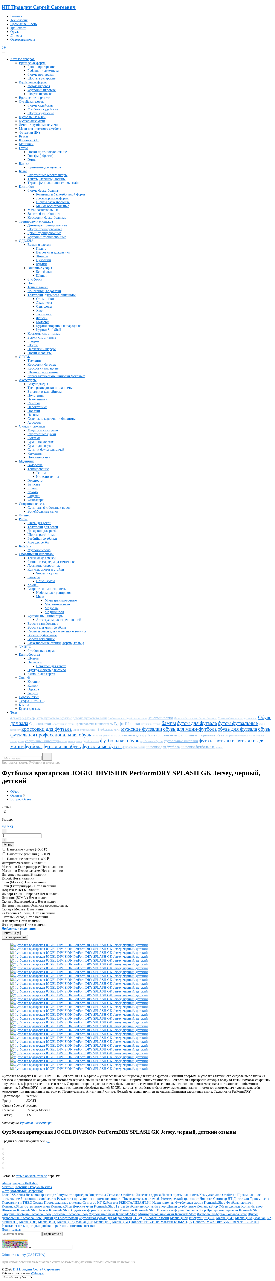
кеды (262, 723)
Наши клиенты (163, 1202)
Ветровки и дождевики (53, 252)
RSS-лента (17, 1195)
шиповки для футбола (163, 747)
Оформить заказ (40, 1187)
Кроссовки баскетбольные (47, 217)
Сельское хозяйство (121, 1195)
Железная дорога (148, 1195)
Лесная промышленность (180, 1195)
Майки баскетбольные (52, 206)
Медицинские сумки (43, 430)
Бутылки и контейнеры (45, 391)
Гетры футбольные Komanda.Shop (141, 1206)
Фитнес (24, 515)
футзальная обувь (62, 746)
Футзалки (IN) (29, 132)
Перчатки (35, 662)
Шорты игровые (40, 94)
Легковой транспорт (41, 1195)
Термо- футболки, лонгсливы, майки (54, 183)
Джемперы (44, 302)
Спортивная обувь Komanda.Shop (26, 1214)
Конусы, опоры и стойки (46, 569)
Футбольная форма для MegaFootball (105, 1218)
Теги (13, 712)
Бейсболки (44, 271)
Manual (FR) (84, 1222)
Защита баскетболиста (44, 213)
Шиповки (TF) (29, 140)
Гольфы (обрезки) (40, 155)
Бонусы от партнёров (72, 1195)
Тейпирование (38, 469)
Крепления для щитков (44, 167)
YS (4, 827)
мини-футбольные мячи (104, 729)
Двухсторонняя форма (52, 198)
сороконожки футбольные (176, 735)
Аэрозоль (34, 422)
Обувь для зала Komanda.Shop (241, 1206)
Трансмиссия (259, 1198)
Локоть (33, 492)
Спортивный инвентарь (36, 554)
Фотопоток (18, 1191)
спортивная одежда (237, 735)
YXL (10, 827)
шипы (219, 747)
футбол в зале (91, 741)
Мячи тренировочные (61, 600)
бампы (169, 723)
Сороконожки (29, 697)
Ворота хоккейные (41, 639)
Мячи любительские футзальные (237, 718)
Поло (31, 283)
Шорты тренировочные (45, 229)
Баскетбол (26, 186)
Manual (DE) (28, 1222)
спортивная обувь (211, 735)
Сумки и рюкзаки (32, 426)
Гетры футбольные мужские (54, 718)
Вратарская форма (32, 63)
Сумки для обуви (40, 445)
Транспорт (18, 28)
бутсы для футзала (197, 723)
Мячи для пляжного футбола (40, 128)
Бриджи (33, 341)
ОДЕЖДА (26, 241)
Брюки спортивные (42, 337)
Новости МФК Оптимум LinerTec (218, 1222)
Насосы (33, 415)
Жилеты (42, 256)
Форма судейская (40, 105)
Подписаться (11, 1229)
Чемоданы (35, 453)
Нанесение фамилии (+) (28, 854)
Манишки (26, 144)
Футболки (35, 279)
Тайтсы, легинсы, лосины (47, 179)
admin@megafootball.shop (20, 1183)
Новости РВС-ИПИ (145, 1222)
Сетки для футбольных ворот (49, 507)
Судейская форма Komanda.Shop (95, 1210)
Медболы (51, 608)
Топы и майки (38, 287)
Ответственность (22, 39)
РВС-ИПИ (251, 1222)
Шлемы (33, 658)
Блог (5, 1195)
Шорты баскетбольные (53, 202)
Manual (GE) (225, 1218)
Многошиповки (160, 718)
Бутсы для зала (30, 708)
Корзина (21, 1187)
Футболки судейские (43, 109)
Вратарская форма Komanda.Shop (181, 1210)
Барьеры (34, 577)
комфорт (15, 729)
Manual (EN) (179, 1218)
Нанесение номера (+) (26, 849)
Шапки (41, 275)
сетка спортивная (102, 735)
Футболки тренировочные (47, 237)
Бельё (23, 171)
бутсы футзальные (238, 723)
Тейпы (41, 473)
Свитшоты (44, 306)
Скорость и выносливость (47, 589)
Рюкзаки (34, 438)
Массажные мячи (57, 604)
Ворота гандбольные (43, 623)
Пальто (41, 248)
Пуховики (43, 260)
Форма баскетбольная (43, 190)
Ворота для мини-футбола (47, 627)
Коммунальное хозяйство (217, 1195)
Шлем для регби (39, 523)
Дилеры (16, 35)
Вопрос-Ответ (20, 799)
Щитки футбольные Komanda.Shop (192, 1206)
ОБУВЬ (24, 357)
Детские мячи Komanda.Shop (94, 1206)
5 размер (28, 718)
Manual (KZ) (263, 1218)
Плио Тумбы (45, 581)
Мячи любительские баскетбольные (195, 718)
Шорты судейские (41, 113)
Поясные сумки (39, 457)
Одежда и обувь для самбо (47, 670)
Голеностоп (36, 480)
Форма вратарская (41, 74)
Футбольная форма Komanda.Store (222, 1214)
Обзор (14, 791)
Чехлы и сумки (47, 573)
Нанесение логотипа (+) (28, 859)
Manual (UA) (244, 1218)
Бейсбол (25, 546)
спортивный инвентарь (42, 741)
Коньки (33, 685)
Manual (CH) (47, 1222)
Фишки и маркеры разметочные (51, 561)
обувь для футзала (237, 729)
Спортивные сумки (42, 434)
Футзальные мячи (32, 121)
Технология (19, 20)
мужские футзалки (141, 729)
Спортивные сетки (33, 503)
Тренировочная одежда (36, 221)
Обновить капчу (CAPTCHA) (23, 1255)
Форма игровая (39, 86)
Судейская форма (31, 101)
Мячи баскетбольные (43, 210)
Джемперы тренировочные (47, 225)
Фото (5, 1191)
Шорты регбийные (41, 534)
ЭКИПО (25, 647)
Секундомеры (38, 384)
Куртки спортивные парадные (58, 326)
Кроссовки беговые (42, 364)
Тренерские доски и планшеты (50, 387)
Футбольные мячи (32, 117)
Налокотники (37, 407)
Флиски (41, 318)
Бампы (24, 705)
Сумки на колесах (41, 442)
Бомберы (42, 322)
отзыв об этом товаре (31, 1176)
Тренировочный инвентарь (94, 723)
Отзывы (16, 795)
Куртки (41, 264)
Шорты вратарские (41, 78)
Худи (40, 310)
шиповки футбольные (198, 747)
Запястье (34, 484)
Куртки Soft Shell (48, 329)
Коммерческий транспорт (180, 1198)
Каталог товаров (22, 59)
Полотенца (36, 395)
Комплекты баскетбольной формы (61, 194)
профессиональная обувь (63, 734)
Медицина (26, 461)
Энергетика (97, 1195)
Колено (33, 488)
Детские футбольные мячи (38, 125)
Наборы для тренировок (54, 592)
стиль (63, 741)
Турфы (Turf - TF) (31, 701)
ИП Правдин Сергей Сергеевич (39, 7)
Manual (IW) (121, 1222)
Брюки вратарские (41, 67)
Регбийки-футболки (42, 538)
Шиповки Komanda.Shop (20, 1210)
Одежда (33, 689)
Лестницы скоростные (44, 565)
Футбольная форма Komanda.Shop (200, 1202)
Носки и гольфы (40, 353)
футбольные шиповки (181, 741)
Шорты (33, 345)
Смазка (38, 1202)
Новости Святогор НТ (216, 1198)
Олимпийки (45, 299)
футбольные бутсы (151, 741)
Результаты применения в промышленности (89, 1198)
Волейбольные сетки (43, 511)
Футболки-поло (39, 550)
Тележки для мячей (42, 558)
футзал (206, 740)
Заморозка (35, 465)
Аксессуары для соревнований (58, 619)
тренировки (75, 741)
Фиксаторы (36, 500)
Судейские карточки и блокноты (52, 418)
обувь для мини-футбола (190, 729)
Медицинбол (54, 612)
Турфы (119, 724)
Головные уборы (40, 268)
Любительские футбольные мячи (127, 718)
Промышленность (23, 24)
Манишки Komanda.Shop (137, 1210)
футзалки (224, 740)
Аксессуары (28, 380)
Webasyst (37, 1273)
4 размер (15, 718)
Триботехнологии (156, 1218)
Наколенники (37, 399)
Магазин (8, 1187)
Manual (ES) (66, 1222)
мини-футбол (81, 729)
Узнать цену (11, 932)
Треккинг (34, 360)
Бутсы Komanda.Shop (54, 1210)
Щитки (24, 163)
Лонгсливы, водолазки (44, 291)
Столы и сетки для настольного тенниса (57, 631)
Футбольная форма (33, 82)
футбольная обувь (119, 740)
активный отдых (151, 723)
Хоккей (33, 585)
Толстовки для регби (43, 527)
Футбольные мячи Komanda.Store (113, 1214)
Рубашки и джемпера (43, 70)
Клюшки (34, 681)
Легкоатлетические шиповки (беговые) (56, 376)
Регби (23, 519)
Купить (7, 844)
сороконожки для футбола (134, 735)
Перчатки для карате (51, 666)
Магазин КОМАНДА (176, 1222)
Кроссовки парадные (43, 368)
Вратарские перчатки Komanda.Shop (233, 1210)
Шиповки (132, 724)
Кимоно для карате (41, 674)
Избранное (35, 1191)
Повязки (34, 411)
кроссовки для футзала (46, 729)
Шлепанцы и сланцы (43, 372)
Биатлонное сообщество (38, 1198)
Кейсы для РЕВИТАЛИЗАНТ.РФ (127, 1202)
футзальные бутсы (102, 746)
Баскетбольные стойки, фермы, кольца (56, 643)
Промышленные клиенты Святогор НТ (73, 1202)
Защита (33, 693)
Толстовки (44, 314)
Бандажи (34, 496)
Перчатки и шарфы (42, 349)
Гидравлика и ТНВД (17, 1202)
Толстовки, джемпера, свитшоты (52, 295)
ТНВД (137, 1218)
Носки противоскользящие (47, 152)
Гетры (23, 148)
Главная (16, 16)
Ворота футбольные (42, 635)
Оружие (16, 32)
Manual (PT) (102, 1222)
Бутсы (23, 136)
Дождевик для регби (43, 531)
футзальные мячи (133, 747)
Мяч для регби (38, 542)
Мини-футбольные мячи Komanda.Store (167, 1214)
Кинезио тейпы (47, 476)
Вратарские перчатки (34, 97)
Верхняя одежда (39, 244)
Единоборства (29, 654)
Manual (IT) (10, 1222)
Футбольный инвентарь (45, 616)
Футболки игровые (42, 90)
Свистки (34, 403)
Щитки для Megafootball (60, 1218)
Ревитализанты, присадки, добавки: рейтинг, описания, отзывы (48, 1226)
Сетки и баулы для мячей (46, 449)
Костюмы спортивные (44, 333)
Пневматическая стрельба (141, 1198)
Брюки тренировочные (44, 233)
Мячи (40, 596)
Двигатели (241, 1198)
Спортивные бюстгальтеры (47, 175)
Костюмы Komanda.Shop (70, 1214)
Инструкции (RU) (202, 1218)
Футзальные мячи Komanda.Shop (48, 1206)
